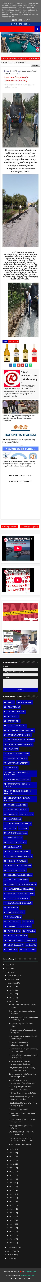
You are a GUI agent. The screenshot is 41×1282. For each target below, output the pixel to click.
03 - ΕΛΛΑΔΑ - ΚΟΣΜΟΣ (14, 712)
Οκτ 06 (12, 1224)
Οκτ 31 (12, 986)
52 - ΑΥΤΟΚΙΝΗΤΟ (12, 931)
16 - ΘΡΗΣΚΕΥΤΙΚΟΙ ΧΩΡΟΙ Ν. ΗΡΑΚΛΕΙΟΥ (17, 773)
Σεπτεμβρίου (13, 1247)
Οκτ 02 (12, 1239)
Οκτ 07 (12, 1220)
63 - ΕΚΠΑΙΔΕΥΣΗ (27, 950)
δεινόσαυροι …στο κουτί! (18, 1109)
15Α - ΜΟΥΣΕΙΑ (10, 768)
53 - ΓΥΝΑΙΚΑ (29, 931)
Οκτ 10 (12, 1209)
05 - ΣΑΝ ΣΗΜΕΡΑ (11, 721)
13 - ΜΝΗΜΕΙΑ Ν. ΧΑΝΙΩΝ (15, 758)
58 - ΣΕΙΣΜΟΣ (30, 940)
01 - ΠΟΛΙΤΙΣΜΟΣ (24, 702)
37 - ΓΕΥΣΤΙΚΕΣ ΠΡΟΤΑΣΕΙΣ (16, 880)
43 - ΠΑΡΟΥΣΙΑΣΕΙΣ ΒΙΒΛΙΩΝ (16, 898)
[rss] (29, 1278)
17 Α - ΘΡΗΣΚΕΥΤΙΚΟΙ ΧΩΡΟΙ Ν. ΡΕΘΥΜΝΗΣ (17, 792)
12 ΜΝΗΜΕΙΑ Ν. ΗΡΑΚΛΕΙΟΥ (16, 754)
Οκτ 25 (12, 1153)
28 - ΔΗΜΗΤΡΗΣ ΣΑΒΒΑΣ (15, 842)
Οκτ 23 (12, 1160)
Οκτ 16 (12, 1186)
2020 (8, 972)
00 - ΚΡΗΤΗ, (13, 87)
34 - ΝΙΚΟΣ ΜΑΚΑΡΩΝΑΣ (15, 870)
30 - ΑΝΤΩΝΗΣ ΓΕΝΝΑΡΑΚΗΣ (17, 851)
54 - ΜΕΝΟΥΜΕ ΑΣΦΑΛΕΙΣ (15, 936)
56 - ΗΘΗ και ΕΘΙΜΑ (13, 940)
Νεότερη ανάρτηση (9, 526)
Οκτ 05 (12, 1228)
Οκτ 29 (12, 994)
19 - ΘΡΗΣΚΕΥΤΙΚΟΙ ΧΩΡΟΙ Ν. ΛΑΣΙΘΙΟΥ (17, 799)
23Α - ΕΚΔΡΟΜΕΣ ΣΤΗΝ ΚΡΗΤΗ (17, 823)
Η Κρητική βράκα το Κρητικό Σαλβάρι (22, 1093)
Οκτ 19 (12, 1175)
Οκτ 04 (12, 1231)
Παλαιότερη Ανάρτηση (29, 526)
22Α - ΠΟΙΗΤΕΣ (26, 814)
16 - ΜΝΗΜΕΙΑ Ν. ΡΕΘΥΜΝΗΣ (17, 779)
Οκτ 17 (12, 1183)
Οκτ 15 (12, 1190)
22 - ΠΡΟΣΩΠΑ (10, 814)
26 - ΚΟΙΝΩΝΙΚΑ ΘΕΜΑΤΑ (15, 833)
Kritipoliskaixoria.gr (28, 1275)
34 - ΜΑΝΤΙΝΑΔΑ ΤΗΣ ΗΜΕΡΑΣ (17, 865)
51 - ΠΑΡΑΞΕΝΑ (24, 926)
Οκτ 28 (12, 997)
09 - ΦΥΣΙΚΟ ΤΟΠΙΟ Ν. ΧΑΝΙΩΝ (17, 735)
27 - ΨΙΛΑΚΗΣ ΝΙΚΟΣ (13, 837)
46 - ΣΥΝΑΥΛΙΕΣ (11, 908)
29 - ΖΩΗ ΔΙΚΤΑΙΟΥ (12, 847)
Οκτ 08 (12, 1216)
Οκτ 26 (12, 1149)
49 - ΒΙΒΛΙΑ (28, 922)
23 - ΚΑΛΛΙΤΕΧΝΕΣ (12, 819)
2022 (8, 965)
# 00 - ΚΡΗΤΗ (13, 341)
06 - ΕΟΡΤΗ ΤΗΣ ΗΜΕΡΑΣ (15, 726)
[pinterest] (24, 1278)
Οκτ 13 (12, 1198)
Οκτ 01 (12, 1243)
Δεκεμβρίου (12, 975)
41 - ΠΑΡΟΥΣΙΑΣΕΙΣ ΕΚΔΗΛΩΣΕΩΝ (19, 889)
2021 (8, 968)
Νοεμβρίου (12, 979)
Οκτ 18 (12, 1179)
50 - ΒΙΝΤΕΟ (9, 926)
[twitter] (16, 1278)
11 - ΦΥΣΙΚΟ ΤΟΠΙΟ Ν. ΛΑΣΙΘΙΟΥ (18, 744)
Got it (27, 20)
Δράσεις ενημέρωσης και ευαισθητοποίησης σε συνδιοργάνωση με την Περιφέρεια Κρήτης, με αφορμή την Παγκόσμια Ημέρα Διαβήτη (19, 463)
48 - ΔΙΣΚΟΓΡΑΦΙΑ (12, 922)
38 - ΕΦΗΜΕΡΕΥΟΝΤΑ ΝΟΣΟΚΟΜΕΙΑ (20, 884)
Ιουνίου (11, 1258)
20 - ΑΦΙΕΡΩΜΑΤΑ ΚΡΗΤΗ (15, 805)
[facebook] (11, 1278)
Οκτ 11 (12, 1205)
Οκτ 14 (12, 1194)
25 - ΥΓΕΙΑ (23, 828)
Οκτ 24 (12, 1156)
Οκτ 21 (12, 1168)
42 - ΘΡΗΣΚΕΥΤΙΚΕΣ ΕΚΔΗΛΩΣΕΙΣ (19, 894)
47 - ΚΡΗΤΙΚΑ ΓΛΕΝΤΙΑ (14, 912)
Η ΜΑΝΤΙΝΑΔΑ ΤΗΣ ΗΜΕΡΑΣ (20, 1144)
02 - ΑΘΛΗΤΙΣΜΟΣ (12, 707)
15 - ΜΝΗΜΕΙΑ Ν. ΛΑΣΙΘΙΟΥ (16, 763)
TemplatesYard (30, 1272)
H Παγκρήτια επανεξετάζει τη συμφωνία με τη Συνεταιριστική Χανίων (19, 441)
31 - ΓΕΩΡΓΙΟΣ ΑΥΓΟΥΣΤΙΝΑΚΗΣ (18, 856)
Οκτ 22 (12, 1164)
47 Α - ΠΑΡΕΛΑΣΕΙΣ (12, 917)
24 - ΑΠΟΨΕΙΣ (10, 828)
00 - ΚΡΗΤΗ (13, 71)
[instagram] (20, 1278)
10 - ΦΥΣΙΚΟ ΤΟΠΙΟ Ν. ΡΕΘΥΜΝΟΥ (19, 740)
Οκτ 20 (12, 1171)
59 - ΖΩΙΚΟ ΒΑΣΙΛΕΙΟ (13, 945)
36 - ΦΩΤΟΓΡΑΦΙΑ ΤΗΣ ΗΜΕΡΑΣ (18, 875)
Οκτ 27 (12, 1001)
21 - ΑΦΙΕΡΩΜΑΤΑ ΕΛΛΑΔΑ (16, 809)
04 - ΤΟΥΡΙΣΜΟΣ (11, 716)
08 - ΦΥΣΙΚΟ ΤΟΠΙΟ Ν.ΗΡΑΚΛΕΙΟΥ (19, 730)
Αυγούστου (12, 1251)
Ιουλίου (11, 1255)
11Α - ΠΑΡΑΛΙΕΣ (11, 749)
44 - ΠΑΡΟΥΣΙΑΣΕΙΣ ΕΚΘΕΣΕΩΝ (17, 903)
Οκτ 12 (12, 1201)
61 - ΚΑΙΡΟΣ (31, 945)
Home (6, 71)
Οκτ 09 (12, 1213)
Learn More (17, 20)
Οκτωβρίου (12, 983)
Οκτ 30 (12, 990)
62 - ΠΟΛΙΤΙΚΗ (10, 950)
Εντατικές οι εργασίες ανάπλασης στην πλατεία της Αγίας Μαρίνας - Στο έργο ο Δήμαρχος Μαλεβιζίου (19, 418)
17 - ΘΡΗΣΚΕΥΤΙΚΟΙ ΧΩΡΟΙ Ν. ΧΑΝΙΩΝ (17, 785)
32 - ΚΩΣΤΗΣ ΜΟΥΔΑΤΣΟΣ (15, 861)
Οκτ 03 (12, 1235)
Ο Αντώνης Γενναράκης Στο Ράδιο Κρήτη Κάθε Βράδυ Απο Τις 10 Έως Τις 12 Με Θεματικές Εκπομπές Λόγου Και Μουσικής (20, 624)
